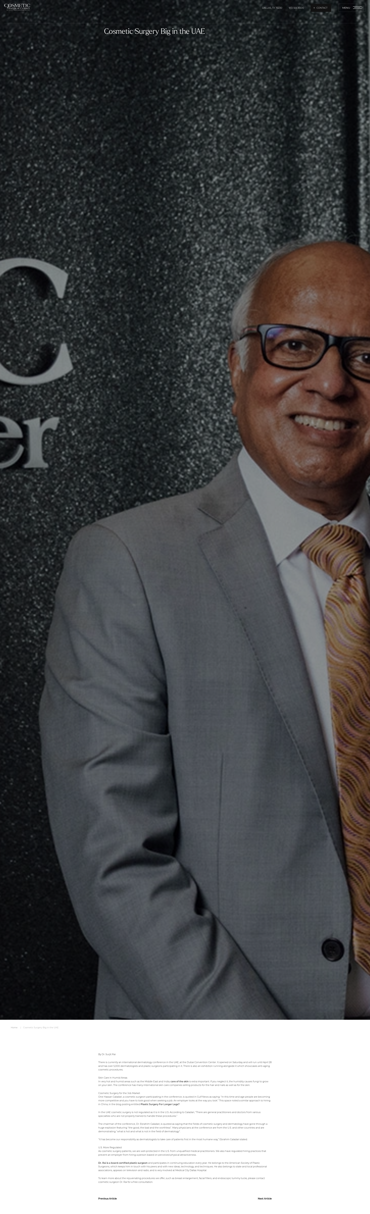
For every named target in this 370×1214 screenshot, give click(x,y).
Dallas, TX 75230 (272, 7)
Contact (322, 7)
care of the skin (180, 1081)
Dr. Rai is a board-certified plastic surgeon (123, 1162)
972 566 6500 (296, 7)
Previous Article (107, 1198)
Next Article (265, 1198)
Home (14, 1027)
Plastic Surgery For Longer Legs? (160, 1104)
